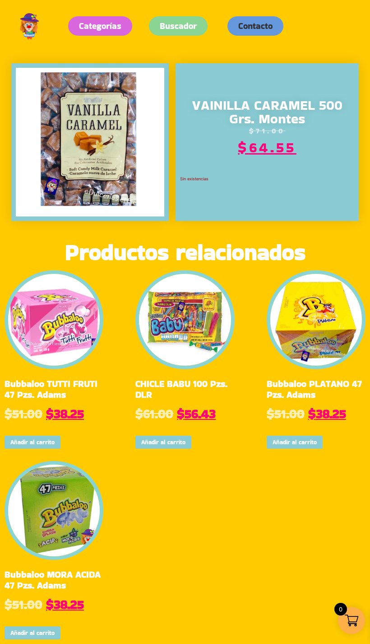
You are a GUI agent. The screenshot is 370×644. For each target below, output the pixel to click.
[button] (255, 26)
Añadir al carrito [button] (32, 442)
